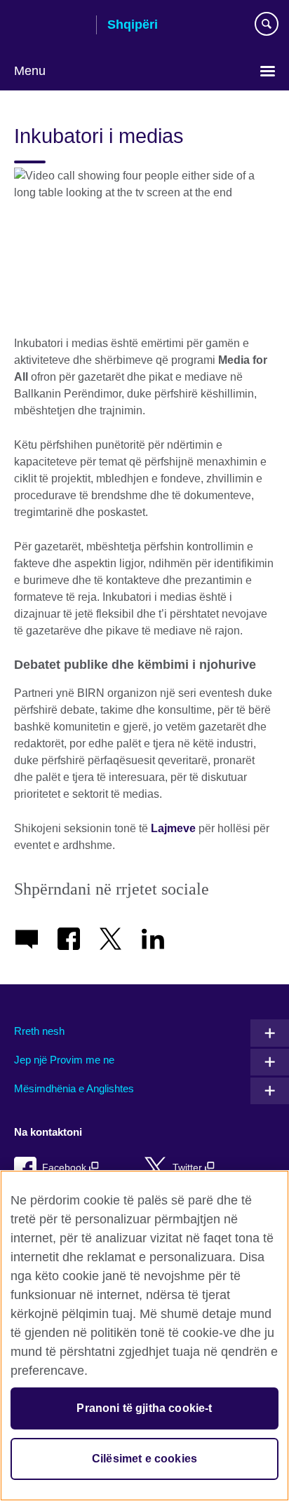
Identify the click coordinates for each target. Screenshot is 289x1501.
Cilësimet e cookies (144, 1459)
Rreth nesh (39, 1031)
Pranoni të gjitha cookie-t (144, 1408)
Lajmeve (173, 828)
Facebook (65, 1167)
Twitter (189, 1167)
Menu (30, 71)
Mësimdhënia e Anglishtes (74, 1088)
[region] (144, 1335)
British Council (50, 25)
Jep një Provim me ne (64, 1060)
